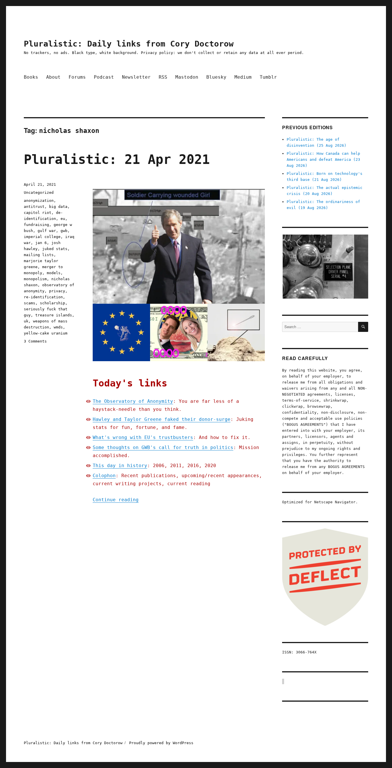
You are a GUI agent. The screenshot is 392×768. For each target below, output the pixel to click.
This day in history (120, 465)
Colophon (104, 475)
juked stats (54, 249)
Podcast (104, 77)
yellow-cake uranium (45, 333)
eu (63, 218)
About (53, 77)
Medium (243, 77)
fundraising (36, 225)
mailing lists (39, 255)
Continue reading (116, 499)
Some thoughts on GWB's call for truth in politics (163, 447)
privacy (57, 291)
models (54, 273)
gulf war (47, 231)
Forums (77, 77)
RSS (163, 77)
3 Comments (35, 341)
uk (26, 321)
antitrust (34, 206)
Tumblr (268, 77)
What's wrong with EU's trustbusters (143, 437)
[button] (325, 266)
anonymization (39, 200)
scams (29, 303)
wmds (58, 327)
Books (31, 77)
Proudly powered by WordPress (161, 743)
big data (58, 206)
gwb (64, 231)
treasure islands (53, 315)
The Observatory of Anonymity (133, 401)
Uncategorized (39, 192)
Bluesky (216, 77)
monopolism (35, 279)
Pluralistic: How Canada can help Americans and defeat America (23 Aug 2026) (323, 159)
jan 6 (41, 243)
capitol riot (37, 212)
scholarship (52, 303)
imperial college (42, 237)
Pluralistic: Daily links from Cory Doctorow (129, 44)
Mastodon (186, 77)
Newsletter (136, 77)
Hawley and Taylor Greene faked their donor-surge (161, 419)
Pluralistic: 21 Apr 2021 (117, 159)
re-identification (43, 297)
